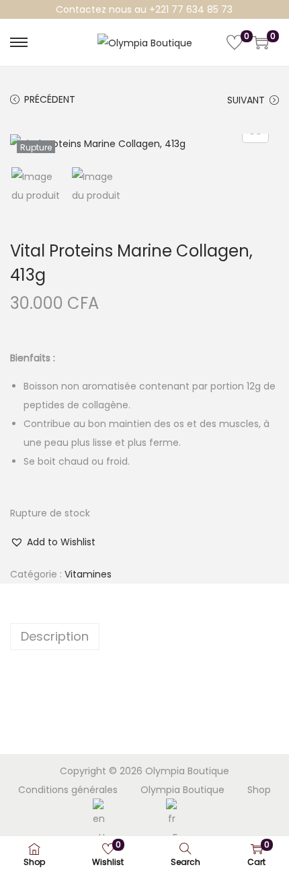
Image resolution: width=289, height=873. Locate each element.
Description (55, 636)
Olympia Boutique (182, 789)
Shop (259, 789)
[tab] (144, 636)
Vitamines (88, 574)
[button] (52, 542)
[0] (234, 42)
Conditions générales (68, 789)
